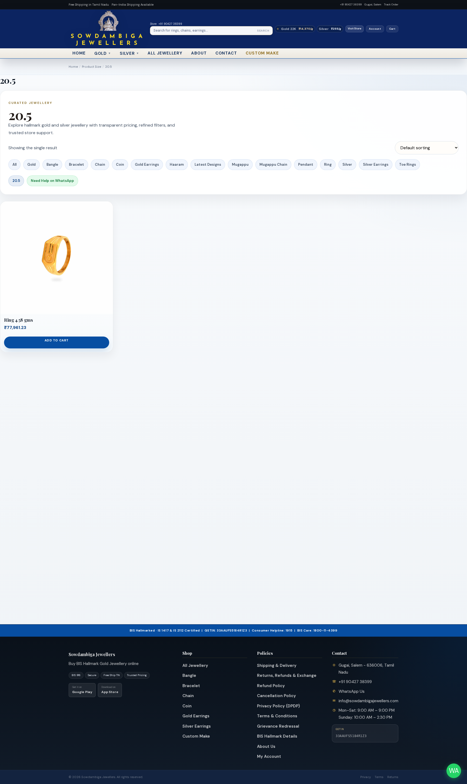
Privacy (365, 777)
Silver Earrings (375, 164)
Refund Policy (271, 685)
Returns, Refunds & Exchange (286, 675)
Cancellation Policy (276, 695)
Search (263, 30)
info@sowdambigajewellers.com (368, 701)
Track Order (391, 4)
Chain (100, 164)
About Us (266, 746)
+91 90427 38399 (351, 4)
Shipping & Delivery (276, 665)
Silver (129, 53)
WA (454, 770)
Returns (392, 777)
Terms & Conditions (277, 716)
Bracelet (76, 164)
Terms (379, 777)
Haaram (177, 164)
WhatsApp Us (352, 691)
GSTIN (340, 729)
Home (79, 53)
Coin (120, 164)
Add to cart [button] (57, 340)
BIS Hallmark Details (277, 736)
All (14, 164)
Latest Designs (208, 164)
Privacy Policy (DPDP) (278, 706)
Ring (328, 164)
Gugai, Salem (372, 4)
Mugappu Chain (273, 164)
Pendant (305, 164)
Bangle (52, 164)
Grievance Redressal (278, 726)
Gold (102, 53)
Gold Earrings (147, 164)
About (199, 53)
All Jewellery (165, 53)
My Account (269, 756)
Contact (226, 53)
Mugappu (240, 164)
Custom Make (262, 53)
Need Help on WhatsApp (52, 180)
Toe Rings (407, 164)
